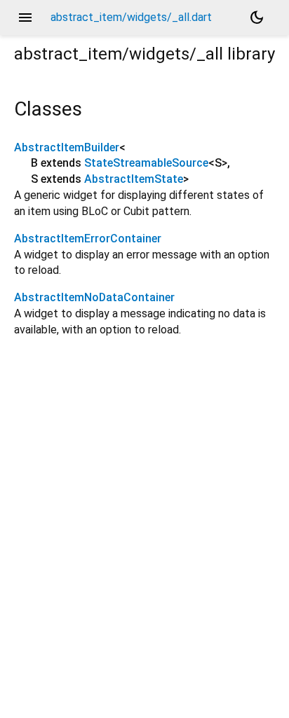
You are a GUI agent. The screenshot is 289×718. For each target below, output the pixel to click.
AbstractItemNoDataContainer (94, 297)
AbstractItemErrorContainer (87, 238)
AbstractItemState (133, 179)
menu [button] (25, 17)
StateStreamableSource (146, 163)
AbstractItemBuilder (66, 147)
